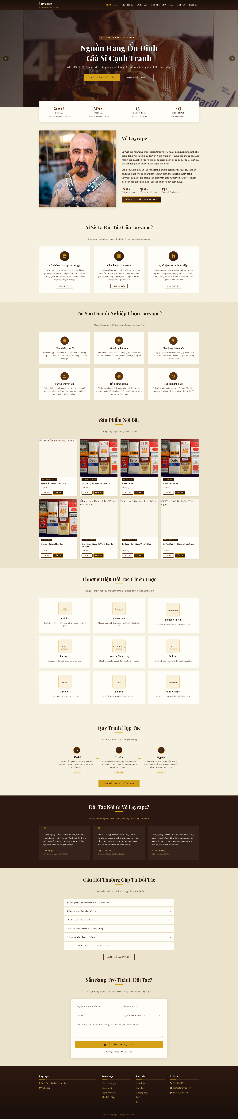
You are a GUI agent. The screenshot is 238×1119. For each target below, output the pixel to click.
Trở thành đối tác (102, 77)
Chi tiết (46, 492)
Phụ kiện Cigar (109, 1097)
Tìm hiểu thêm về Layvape (141, 199)
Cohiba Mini (127, 483)
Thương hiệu (158, 5)
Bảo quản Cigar (109, 1083)
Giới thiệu (127, 5)
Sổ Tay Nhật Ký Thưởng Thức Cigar (178, 544)
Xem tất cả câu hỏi (119, 957)
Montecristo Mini (170, 483)
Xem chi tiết (65, 286)
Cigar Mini (107, 1088)
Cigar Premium (109, 1093)
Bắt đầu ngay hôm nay (119, 783)
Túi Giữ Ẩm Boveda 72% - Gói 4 (54, 483)
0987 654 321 (126, 1052)
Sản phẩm (142, 5)
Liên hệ (193, 5)
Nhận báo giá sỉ (137, 77)
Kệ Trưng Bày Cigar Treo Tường (136, 544)
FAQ (171, 5)
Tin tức (181, 5)
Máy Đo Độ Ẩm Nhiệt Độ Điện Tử (96, 483)
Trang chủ (112, 5)
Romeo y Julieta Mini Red (52, 544)
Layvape (45, 3)
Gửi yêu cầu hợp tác (120, 1044)
